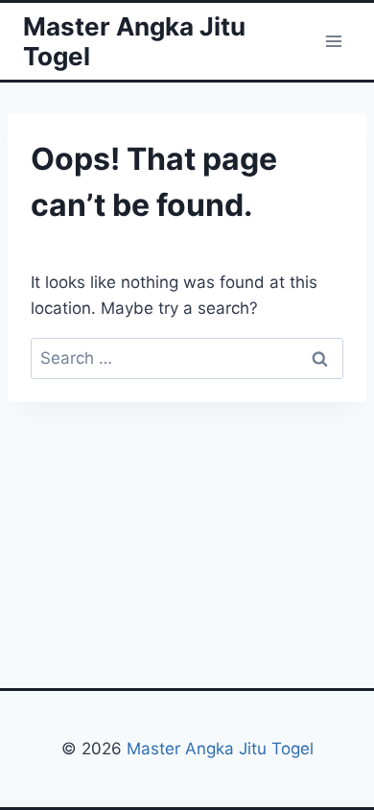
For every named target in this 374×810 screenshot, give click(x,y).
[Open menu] (333, 41)
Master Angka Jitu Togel (220, 748)
